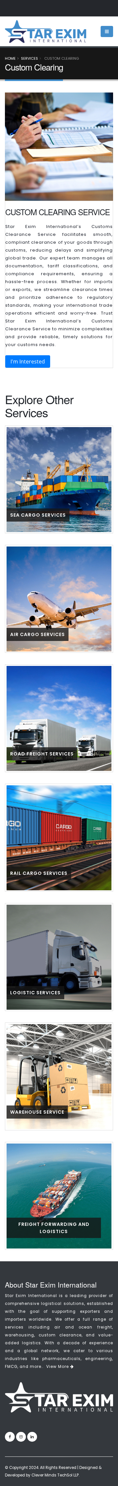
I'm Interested (27, 361)
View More (58, 1366)
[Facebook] (10, 1437)
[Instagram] (21, 1437)
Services (29, 58)
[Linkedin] (32, 1437)
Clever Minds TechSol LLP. (55, 1475)
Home (10, 58)
